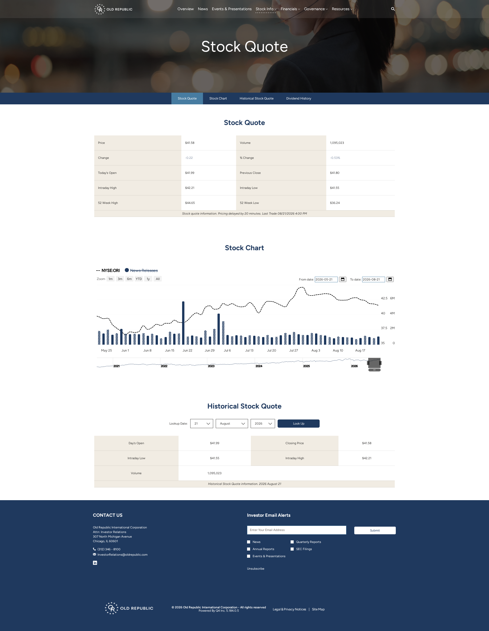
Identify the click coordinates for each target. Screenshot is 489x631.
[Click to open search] (392, 9)
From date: (307, 279)
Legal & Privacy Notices (289, 609)
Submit (375, 530)
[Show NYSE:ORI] (108, 270)
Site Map (318, 609)
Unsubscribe (255, 568)
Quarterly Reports (308, 542)
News (257, 542)
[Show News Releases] (141, 270)
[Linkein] (95, 563)
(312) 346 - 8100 (109, 549)
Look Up (298, 423)
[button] (374, 363)
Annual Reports (263, 549)
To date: (356, 279)
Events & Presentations (269, 556)
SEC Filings (304, 549)
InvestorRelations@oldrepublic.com (122, 554)
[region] (244, 318)
